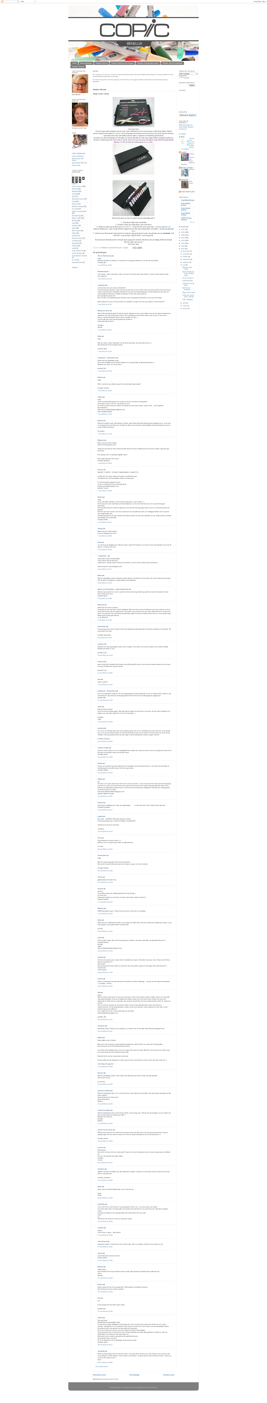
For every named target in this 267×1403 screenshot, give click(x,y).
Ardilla (100, 397)
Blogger (154, 1387)
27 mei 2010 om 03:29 (105, 1221)
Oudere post (168, 1375)
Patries (100, 1284)
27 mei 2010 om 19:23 (105, 1292)
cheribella (101, 1204)
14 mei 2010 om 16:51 (105, 796)
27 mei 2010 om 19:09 (105, 1278)
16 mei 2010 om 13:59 (105, 871)
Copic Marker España (185, 209)
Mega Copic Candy (188, 292)
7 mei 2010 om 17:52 (105, 434)
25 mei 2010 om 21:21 (105, 1162)
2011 (183, 246)
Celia (73, 223)
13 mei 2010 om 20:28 (105, 722)
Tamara (100, 528)
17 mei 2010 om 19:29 (105, 913)
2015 (183, 235)
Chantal (74, 245)
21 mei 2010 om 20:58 (105, 1066)
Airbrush (74, 204)
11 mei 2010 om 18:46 (105, 673)
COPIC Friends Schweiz (186, 219)
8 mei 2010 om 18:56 (105, 598)
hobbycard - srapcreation (107, 358)
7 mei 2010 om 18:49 (105, 491)
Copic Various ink (77, 251)
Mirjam (100, 1037)
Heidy (74, 233)
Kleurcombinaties (86, 63)
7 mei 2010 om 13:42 (105, 351)
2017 (183, 229)
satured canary (77, 238)
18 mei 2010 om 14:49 (105, 951)
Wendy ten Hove (103, 310)
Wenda (74, 189)
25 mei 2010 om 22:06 (105, 1180)
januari (185, 308)
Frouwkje (75, 240)
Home (74, 63)
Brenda (74, 220)
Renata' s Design (187, 168)
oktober (185, 256)
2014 (183, 238)
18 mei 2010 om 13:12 (105, 931)
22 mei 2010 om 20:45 (105, 1104)
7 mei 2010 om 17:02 (105, 414)
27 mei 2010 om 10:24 (105, 1247)
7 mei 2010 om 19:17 (105, 522)
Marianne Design (77, 206)
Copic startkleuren (78, 156)
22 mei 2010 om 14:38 (105, 1084)
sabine (100, 1317)
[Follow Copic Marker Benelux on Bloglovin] (188, 116)
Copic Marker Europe (185, 204)
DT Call (74, 260)
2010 (183, 249)
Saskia (100, 763)
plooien (74, 235)
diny (73, 196)
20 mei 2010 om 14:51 (105, 1031)
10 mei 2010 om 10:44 (105, 655)
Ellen (183, 137)
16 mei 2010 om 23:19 (105, 882)
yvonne (100, 1147)
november (186, 254)
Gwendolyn (102, 626)
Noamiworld (102, 271)
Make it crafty (76, 218)
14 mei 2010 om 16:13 (105, 773)
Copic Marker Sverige (185, 214)
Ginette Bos (102, 855)
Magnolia (75, 191)
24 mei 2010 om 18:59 (105, 1141)
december (186, 251)
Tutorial (74, 194)
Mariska (100, 1267)
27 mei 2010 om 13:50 (105, 1260)
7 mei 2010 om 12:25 (105, 304)
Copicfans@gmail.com (163, 227)
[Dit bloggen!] (135, 248)
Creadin (184, 152)
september (186, 259)
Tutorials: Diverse (101, 63)
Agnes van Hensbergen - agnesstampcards (113, 589)
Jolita (100, 706)
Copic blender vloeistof (79, 256)
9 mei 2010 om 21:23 (105, 637)
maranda (101, 728)
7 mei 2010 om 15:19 (105, 371)
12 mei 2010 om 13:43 (105, 700)
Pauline (100, 420)
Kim (99, 1298)
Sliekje (100, 779)
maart (185, 306)
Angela (100, 816)
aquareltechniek (77, 262)
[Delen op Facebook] (139, 248)
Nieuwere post (99, 1375)
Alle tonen (192, 222)
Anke (99, 542)
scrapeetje (101, 285)
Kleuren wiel (76, 165)
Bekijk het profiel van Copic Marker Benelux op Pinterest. (186, 127)
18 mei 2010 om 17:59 (105, 972)
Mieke (100, 575)
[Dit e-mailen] (133, 248)
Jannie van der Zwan (105, 1130)
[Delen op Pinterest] (141, 248)
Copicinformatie (187, 280)
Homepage (134, 1375)
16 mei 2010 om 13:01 (105, 849)
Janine (100, 877)
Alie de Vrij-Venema (104, 256)
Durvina (100, 1073)
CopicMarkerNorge (187, 200)
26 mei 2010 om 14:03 (105, 1198)
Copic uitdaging (187, 299)
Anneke (100, 889)
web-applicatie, (106, 74)
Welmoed (101, 605)
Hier (94, 74)
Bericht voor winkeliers (186, 288)
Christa (100, 802)
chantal (100, 957)
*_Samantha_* (102, 556)
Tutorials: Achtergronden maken (148, 63)
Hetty (99, 920)
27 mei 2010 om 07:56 (105, 1235)
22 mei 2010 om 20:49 (105, 1123)
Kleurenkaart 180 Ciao (79, 163)
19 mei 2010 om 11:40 (105, 986)
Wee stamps (76, 230)
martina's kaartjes (104, 1090)
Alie (99, 992)
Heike (100, 1186)
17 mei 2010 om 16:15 (105, 902)
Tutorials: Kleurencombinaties (172, 63)
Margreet (101, 440)
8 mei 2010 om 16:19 (105, 583)
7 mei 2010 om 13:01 (105, 330)
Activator (75, 225)
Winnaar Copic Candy (187, 268)
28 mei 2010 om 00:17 (105, 1345)
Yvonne (100, 469)
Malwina (100, 908)
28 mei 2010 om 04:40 (105, 1362)
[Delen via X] (137, 248)
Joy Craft (75, 209)
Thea (99, 838)
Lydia (99, 937)
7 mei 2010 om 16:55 (105, 390)
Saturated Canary (78, 199)
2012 (183, 243)
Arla (99, 679)
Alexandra (184, 179)
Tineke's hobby (103, 748)
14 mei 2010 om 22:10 (105, 831)
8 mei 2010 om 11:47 (105, 569)
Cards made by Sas (188, 191)
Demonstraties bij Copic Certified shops (188, 273)
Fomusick (101, 1026)
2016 (183, 232)
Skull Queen (191, 182)
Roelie (100, 497)
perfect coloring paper (79, 211)
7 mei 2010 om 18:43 (105, 463)
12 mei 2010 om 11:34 (105, 684)
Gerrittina (101, 1169)
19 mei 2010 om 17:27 (105, 1019)
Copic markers (77, 186)
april (184, 303)
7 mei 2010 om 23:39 (105, 549)
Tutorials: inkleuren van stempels (122, 63)
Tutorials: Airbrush (78, 66)
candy (74, 248)
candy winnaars (77, 253)
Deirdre (100, 377)
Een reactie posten (102, 1366)
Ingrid (74, 228)
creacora (101, 644)
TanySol (100, 1228)
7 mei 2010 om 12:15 (105, 279)
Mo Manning (76, 215)
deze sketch (125, 227)
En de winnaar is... (188, 278)
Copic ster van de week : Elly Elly (188, 296)
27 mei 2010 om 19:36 (105, 1311)
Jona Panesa (102, 1241)
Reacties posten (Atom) (111, 1379)
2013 (183, 240)
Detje (99, 336)
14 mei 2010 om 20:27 (105, 810)
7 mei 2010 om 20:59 (105, 536)
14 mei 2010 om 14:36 (105, 757)
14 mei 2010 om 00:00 (105, 741)
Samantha (75, 243)
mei (184, 265)
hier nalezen (116, 133)
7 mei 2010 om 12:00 (105, 265)
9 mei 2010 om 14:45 (105, 620)
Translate (186, 78)
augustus (186, 262)
